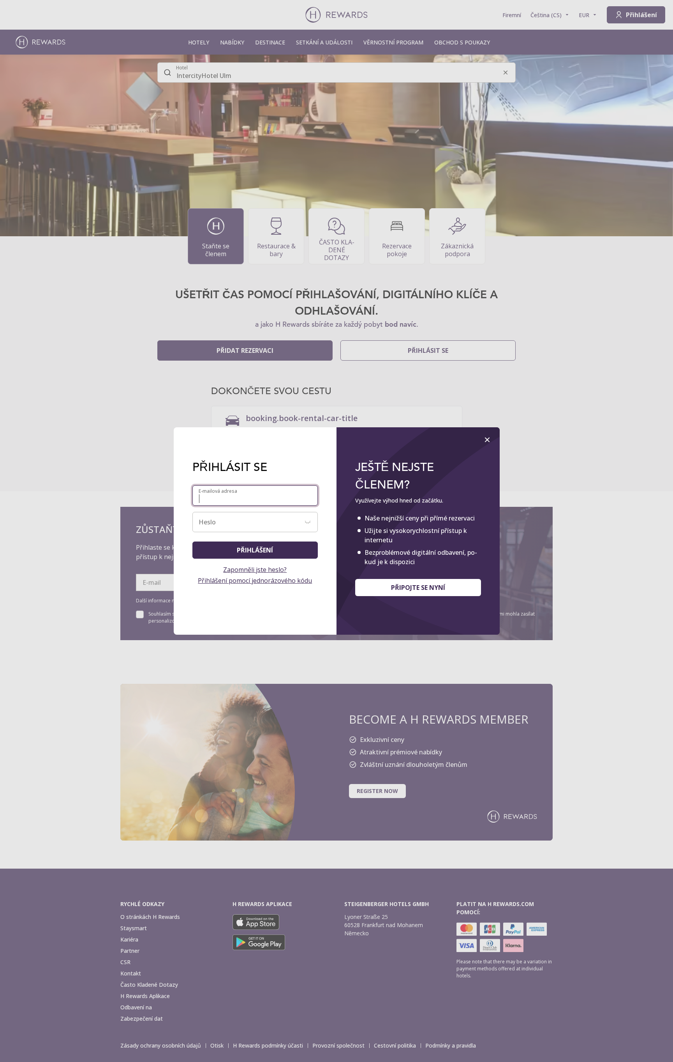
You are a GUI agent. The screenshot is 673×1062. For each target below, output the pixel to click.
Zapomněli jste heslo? (255, 569)
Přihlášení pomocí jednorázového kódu (255, 580)
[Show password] (308, 522)
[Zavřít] (487, 440)
